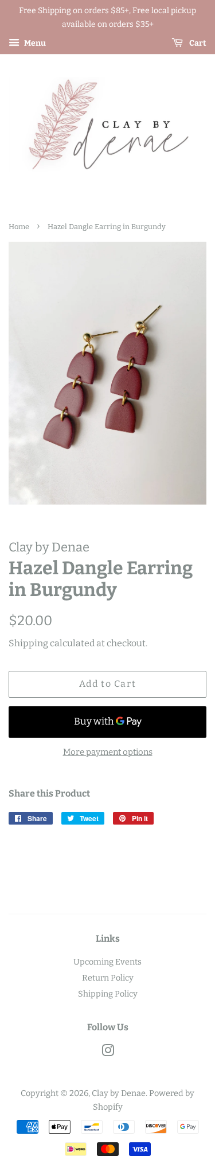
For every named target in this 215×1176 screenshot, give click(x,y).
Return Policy (108, 978)
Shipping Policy (108, 994)
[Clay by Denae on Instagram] (107, 1052)
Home (19, 226)
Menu (34, 43)
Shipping (28, 643)
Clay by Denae (119, 1093)
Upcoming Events (107, 962)
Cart (196, 43)
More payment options (108, 752)
